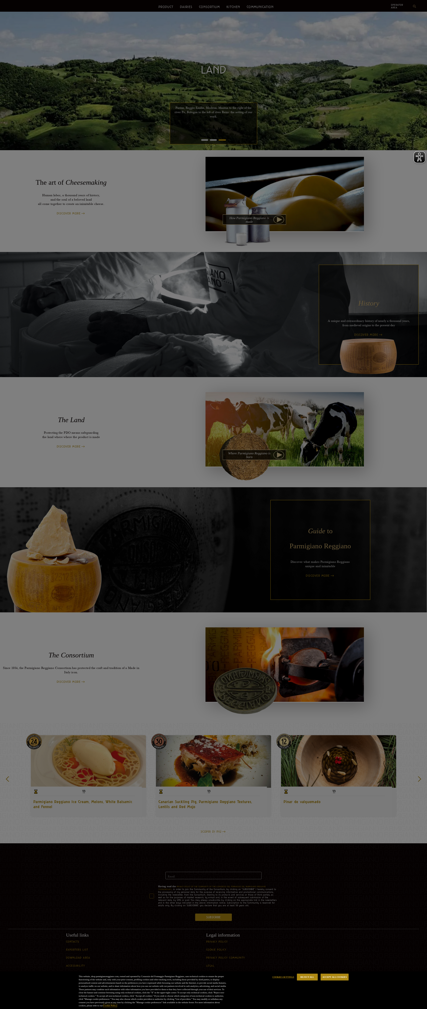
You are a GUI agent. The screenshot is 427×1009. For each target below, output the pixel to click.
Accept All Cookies (334, 977)
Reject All (307, 977)
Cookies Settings (283, 977)
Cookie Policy (110, 1005)
